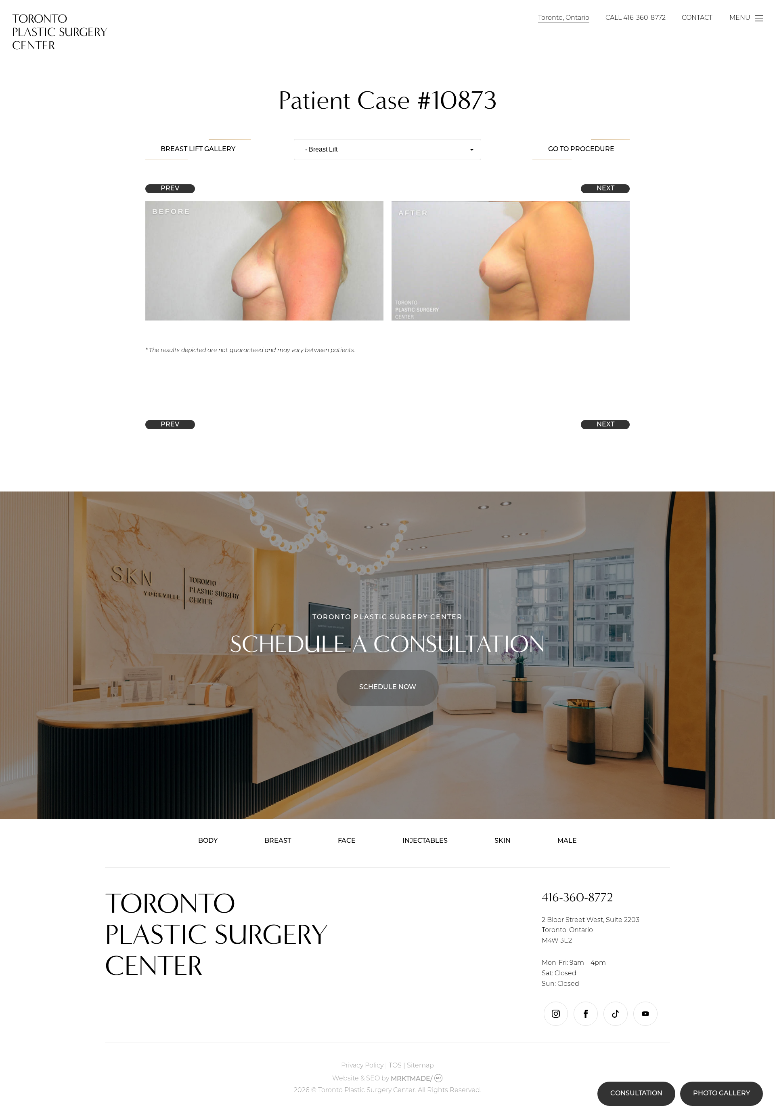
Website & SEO (356, 1079)
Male (567, 841)
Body (208, 841)
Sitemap (420, 1066)
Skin (502, 841)
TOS (395, 1066)
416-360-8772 (644, 18)
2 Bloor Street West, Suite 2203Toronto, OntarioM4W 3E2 (590, 930)
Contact (697, 18)
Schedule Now (387, 687)
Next (605, 189)
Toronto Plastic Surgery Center (60, 32)
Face (347, 841)
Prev (170, 189)
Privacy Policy (362, 1066)
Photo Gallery (721, 1094)
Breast (277, 841)
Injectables (425, 841)
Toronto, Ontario (563, 18)
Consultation (636, 1094)
